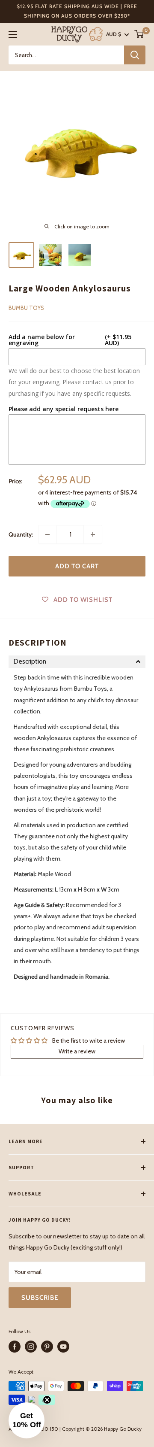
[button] (77, 661)
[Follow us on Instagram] (31, 1347)
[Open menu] (13, 34)
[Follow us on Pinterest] (47, 1347)
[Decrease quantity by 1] (47, 534)
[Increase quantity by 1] (93, 534)
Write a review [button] (77, 1051)
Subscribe (39, 1297)
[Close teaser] (47, 1399)
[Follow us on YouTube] (63, 1347)
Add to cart (77, 566)
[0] (139, 34)
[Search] (134, 55)
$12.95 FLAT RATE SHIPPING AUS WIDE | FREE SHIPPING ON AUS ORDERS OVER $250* (77, 11)
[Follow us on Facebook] (15, 1347)
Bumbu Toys (26, 307)
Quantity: (21, 534)
